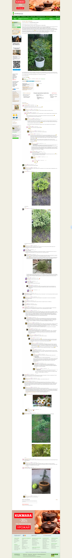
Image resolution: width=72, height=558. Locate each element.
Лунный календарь (16, 547)
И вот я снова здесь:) (15, 92)
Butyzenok (27, 22)
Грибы (22, 545)
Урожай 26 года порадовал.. (15, 93)
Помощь (14, 86)
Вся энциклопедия (15, 132)
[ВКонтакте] (23, 535)
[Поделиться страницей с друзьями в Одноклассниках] (25, 81)
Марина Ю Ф (27, 254)
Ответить (27, 111)
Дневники (18, 16)
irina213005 (14, 122)
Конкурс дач (14, 79)
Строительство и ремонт (54, 538)
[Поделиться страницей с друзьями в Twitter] (28, 81)
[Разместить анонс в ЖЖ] (33, 81)
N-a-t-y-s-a (26, 164)
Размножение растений (24, 543)
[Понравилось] (39, 109)
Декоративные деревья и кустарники (34, 22)
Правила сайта (15, 85)
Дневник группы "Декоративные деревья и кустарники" (25, 84)
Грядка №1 (14, 98)
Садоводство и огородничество (26, 538)
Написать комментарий (25, 103)
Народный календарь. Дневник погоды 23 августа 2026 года (16, 101)
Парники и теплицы (24, 548)
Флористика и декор (34, 545)
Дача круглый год (53, 545)
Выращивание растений (24, 542)
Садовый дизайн (44, 545)
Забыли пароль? (14, 27)
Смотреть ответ (14, 136)
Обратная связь (25, 554)
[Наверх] (71, 226)
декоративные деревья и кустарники (28, 25)
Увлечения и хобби (53, 547)
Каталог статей (15, 76)
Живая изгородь (44, 542)
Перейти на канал (16, 69)
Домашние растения (34, 544)
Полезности (15, 544)
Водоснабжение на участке (46, 548)
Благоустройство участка (35, 18)
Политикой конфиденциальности (15, 33)
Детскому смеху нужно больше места (16, 48)
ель (40, 25)
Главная (14, 16)
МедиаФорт (18, 555)
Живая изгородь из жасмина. (25, 86)
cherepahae (26, 171)
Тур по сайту (14, 83)
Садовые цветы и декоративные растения (23, 18)
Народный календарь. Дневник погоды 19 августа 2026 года (16, 95)
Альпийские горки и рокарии (46, 541)
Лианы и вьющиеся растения (35, 542)
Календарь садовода (16, 546)
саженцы (34, 25)
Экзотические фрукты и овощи (35, 543)
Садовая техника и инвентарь (36, 547)
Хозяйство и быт (57, 18)
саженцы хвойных (43, 25)
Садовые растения (24, 541)
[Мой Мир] (15, 89)
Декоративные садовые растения (36, 538)
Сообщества (23, 16)
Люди (13, 78)
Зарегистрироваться (25, 504)
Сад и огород (15, 18)
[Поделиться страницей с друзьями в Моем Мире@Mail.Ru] (27, 81)
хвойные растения (38, 25)
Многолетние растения (34, 541)
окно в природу (28, 112)
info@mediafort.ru (39, 556)
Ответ (26, 250)
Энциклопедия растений (40, 16)
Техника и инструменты (52, 18)
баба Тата (27, 249)
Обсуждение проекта (16, 81)
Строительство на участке (42, 18)
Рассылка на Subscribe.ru (48, 535)
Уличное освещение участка (46, 544)
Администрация (15, 84)
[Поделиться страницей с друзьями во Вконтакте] (26, 81)
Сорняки (23, 544)
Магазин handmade (49, 16)
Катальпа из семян (24, 89)
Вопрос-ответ (33, 16)
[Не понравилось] (37, 112)
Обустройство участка (46, 538)
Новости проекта (15, 82)
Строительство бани (53, 541)
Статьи (28, 16)
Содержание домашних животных (55, 546)
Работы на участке (53, 544)
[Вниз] (71, 228)
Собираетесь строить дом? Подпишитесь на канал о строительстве (16, 44)
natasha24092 (26, 467)
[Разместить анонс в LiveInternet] (30, 81)
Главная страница (16, 538)
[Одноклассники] (25, 535)
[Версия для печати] (40, 81)
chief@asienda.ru (33, 555)
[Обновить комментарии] (71, 227)
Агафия (16, 122)
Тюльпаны (14, 99)
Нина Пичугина (29, 555)
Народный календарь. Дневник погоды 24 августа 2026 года (16, 96)
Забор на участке (45, 543)
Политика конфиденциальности (41, 554)
